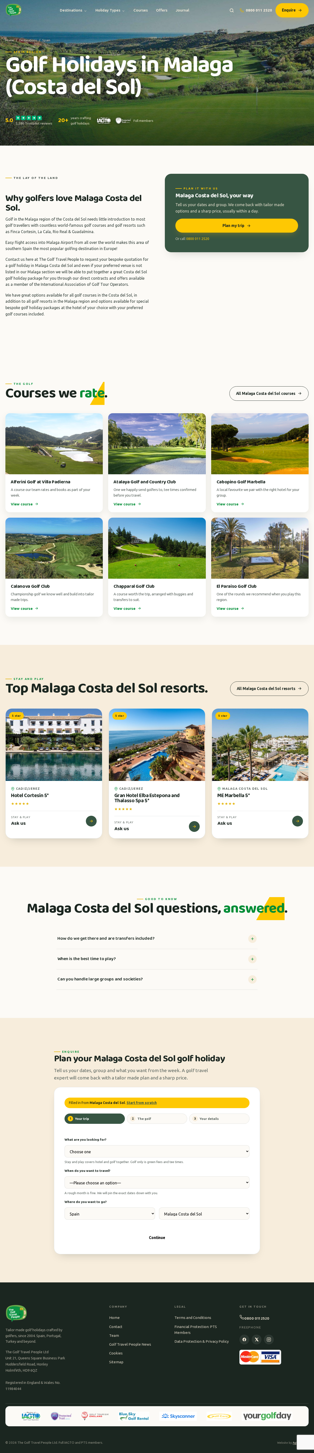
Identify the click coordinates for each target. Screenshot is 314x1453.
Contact (115, 1327)
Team (114, 1335)
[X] (257, 1339)
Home (9, 40)
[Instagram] (269, 1339)
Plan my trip (233, 225)
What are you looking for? (85, 1139)
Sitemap (116, 1362)
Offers (161, 10)
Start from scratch (142, 1103)
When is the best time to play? (86, 959)
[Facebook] (244, 1339)
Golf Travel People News (130, 1344)
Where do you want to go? (86, 1202)
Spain (46, 40)
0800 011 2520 (259, 10)
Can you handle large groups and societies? (100, 979)
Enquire (289, 10)
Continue (157, 1237)
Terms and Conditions (192, 1317)
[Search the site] (231, 10)
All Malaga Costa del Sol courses (265, 393)
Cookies (116, 1353)
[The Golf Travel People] (13, 10)
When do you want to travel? (87, 1171)
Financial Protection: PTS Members (195, 1330)
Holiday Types (107, 10)
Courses (140, 10)
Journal (182, 10)
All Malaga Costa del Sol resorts (266, 688)
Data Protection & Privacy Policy (201, 1341)
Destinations (71, 10)
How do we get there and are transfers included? (105, 938)
